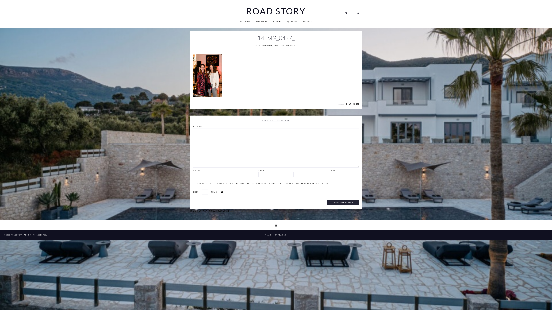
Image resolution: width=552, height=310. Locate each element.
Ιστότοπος (329, 170)
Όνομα (197, 170)
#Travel (277, 22)
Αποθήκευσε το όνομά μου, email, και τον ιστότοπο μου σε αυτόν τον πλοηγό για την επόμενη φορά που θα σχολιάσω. (263, 183)
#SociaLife (262, 22)
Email (262, 170)
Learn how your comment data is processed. (252, 210)
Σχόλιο (197, 127)
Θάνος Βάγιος (290, 46)
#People (307, 22)
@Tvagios (292, 22)
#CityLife (245, 22)
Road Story (276, 11)
